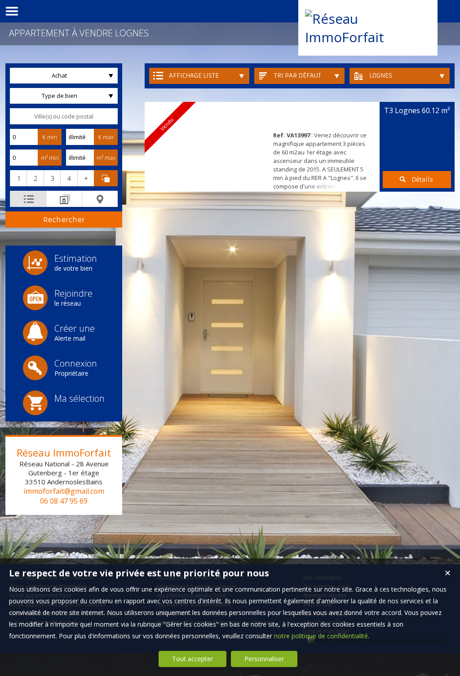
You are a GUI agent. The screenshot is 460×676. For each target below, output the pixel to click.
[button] (18, 178)
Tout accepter (192, 658)
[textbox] (64, 116)
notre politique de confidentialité (321, 636)
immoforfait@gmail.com (64, 491)
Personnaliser (264, 658)
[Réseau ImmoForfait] (368, 37)
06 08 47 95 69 (64, 501)
